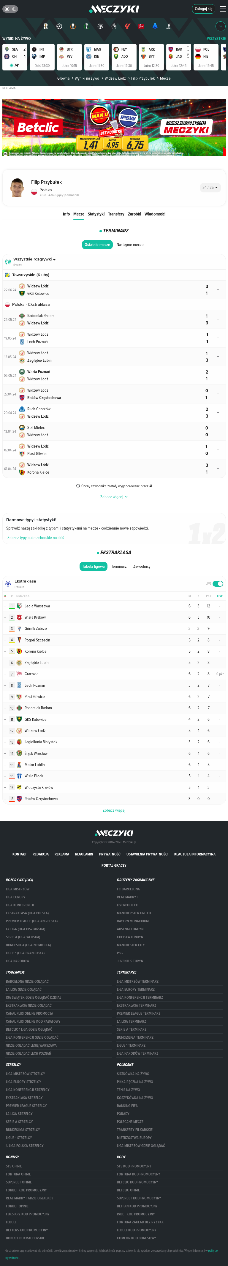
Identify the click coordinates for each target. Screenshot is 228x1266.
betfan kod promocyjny (137, 1206)
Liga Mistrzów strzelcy (25, 1074)
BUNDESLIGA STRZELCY (23, 1129)
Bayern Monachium (133, 921)
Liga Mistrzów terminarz (138, 981)
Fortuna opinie (18, 1174)
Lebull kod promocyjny (136, 1230)
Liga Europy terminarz (136, 989)
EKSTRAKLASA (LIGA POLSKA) (27, 913)
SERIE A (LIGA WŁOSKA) (23, 937)
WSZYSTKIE (216, 38)
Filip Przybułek (143, 78)
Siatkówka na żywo (133, 1074)
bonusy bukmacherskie (25, 1238)
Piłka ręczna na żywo (135, 1082)
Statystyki (96, 214)
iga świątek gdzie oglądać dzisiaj (33, 997)
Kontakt (19, 854)
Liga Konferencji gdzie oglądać (32, 1037)
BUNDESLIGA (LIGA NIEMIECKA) (28, 945)
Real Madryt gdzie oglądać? (29, 1198)
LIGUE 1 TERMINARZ (131, 1045)
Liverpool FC (127, 905)
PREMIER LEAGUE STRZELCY (26, 1105)
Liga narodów (17, 961)
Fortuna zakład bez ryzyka (140, 1222)
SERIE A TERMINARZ (131, 1029)
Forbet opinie (17, 1206)
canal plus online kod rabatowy (33, 1021)
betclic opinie (128, 1190)
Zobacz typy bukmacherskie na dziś (35, 537)
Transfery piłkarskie (135, 1129)
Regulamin (84, 854)
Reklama (62, 854)
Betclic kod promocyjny (137, 1182)
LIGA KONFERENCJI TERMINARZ (140, 997)
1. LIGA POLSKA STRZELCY (25, 1145)
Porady (123, 1113)
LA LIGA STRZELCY (19, 1113)
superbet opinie (19, 1182)
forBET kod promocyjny (26, 1190)
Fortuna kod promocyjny (138, 1174)
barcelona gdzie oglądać (27, 981)
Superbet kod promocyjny (139, 1198)
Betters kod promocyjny (27, 1230)
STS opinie (14, 1166)
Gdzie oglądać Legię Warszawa (31, 1045)
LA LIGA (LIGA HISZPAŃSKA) (25, 929)
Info (66, 214)
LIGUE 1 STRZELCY (19, 1137)
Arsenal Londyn (130, 929)
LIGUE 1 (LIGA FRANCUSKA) (25, 953)
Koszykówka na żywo (135, 1098)
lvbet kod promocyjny (136, 1214)
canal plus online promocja (29, 1013)
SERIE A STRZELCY (19, 1121)
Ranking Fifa (127, 1105)
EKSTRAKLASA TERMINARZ (136, 1005)
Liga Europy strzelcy (23, 1082)
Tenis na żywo (128, 1090)
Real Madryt (127, 897)
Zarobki (134, 214)
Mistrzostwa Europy (134, 1137)
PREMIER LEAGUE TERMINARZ (138, 1013)
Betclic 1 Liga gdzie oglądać (29, 1029)
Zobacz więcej (114, 810)
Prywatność (110, 854)
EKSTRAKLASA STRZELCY (24, 1098)
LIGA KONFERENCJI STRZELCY (28, 1090)
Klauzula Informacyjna (195, 854)
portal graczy (114, 865)
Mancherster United (134, 913)
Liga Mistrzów (17, 889)
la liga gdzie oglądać (24, 989)
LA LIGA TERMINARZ (131, 1021)
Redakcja (41, 854)
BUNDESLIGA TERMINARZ (135, 1037)
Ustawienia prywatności (147, 854)
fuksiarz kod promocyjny (28, 1214)
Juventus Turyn (130, 961)
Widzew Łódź (115, 78)
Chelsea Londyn (130, 937)
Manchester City (131, 945)
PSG (120, 953)
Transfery (116, 214)
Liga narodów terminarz (137, 1053)
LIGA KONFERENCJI (20, 905)
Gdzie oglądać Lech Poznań (28, 1053)
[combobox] (210, 187)
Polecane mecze (130, 1121)
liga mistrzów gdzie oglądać (141, 1145)
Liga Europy (16, 897)
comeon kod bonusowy (136, 1238)
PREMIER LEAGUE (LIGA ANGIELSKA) (32, 921)
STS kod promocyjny (134, 1166)
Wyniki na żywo (16, 38)
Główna (63, 78)
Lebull (11, 1222)
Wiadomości (155, 214)
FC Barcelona (128, 889)
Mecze (78, 214)
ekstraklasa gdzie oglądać (29, 1005)
